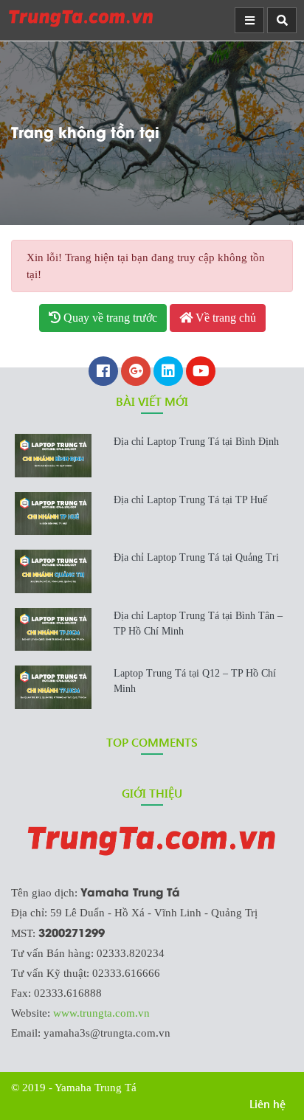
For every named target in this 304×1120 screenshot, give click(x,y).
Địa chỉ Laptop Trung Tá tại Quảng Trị (196, 557)
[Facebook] (103, 372)
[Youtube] (200, 372)
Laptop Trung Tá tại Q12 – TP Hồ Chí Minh (195, 681)
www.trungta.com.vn (101, 1013)
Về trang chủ (224, 317)
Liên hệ (267, 1103)
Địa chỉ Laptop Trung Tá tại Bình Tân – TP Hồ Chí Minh (198, 623)
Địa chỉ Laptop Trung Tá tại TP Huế (190, 499)
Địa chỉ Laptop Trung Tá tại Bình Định (196, 441)
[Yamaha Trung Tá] (81, 18)
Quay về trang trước (109, 317)
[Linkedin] (168, 372)
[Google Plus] (136, 372)
